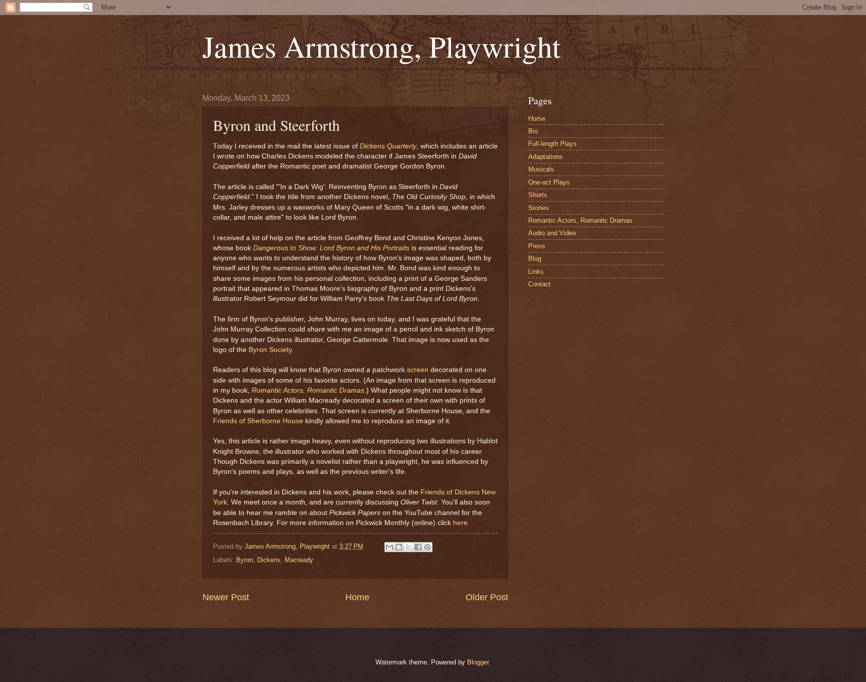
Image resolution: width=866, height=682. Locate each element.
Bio (533, 131)
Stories (538, 208)
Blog (534, 258)
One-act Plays (549, 182)
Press (536, 246)
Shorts (537, 195)
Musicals (541, 169)
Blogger (478, 662)
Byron (244, 560)
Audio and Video (552, 233)
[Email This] (389, 547)
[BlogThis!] (399, 547)
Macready (299, 560)
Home (357, 597)
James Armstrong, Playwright (381, 46)
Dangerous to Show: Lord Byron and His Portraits (331, 248)
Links (536, 271)
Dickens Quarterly (388, 146)
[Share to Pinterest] (427, 547)
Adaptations (545, 156)
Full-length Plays (552, 143)
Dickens (269, 560)
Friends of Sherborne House (258, 421)
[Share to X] (408, 547)
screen (417, 370)
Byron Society (270, 350)
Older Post (487, 597)
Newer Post (225, 597)
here (460, 523)
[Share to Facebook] (418, 547)
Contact (539, 284)
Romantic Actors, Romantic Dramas (308, 390)
